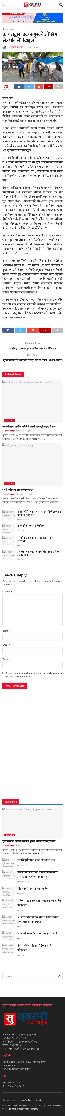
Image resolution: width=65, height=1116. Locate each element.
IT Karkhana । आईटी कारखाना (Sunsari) (22, 1108)
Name (6, 630)
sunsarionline (25, 1099)
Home (5, 29)
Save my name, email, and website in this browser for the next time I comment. (34, 674)
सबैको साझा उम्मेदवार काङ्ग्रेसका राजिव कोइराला (36, 539)
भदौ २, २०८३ (22, 431)
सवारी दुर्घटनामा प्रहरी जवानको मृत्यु (18, 489)
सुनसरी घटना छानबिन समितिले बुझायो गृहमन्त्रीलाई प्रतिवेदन (28, 426)
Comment (7, 591)
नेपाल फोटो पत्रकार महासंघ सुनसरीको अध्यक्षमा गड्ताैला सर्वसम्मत (39, 513)
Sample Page (8, 1099)
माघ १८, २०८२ (23, 559)
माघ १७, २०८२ (23, 955)
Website (6, 659)
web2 (38, 1099)
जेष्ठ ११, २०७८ (34, 47)
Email (6, 644)
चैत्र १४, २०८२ (24, 519)
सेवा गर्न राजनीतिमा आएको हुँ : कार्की (37, 933)
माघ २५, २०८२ (23, 530)
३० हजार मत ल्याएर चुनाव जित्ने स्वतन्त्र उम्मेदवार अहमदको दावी (39, 553)
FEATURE (9, 420)
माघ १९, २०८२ (23, 545)
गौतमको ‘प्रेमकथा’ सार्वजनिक (30, 526)
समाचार (12, 29)
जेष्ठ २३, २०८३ (23, 494)
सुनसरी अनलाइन (17, 47)
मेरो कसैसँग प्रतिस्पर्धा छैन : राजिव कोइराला (35, 948)
